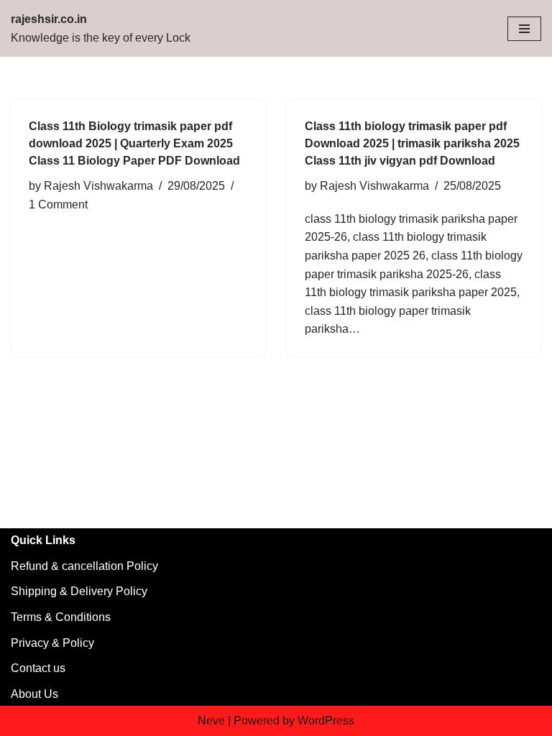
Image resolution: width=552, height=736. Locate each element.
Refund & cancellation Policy (84, 566)
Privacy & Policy (52, 643)
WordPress (326, 720)
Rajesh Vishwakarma (98, 186)
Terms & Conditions (61, 617)
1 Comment (58, 204)
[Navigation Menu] (524, 29)
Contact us (38, 668)
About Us (34, 694)
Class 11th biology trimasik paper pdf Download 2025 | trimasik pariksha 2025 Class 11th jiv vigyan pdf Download (412, 143)
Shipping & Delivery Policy (79, 591)
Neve (211, 720)
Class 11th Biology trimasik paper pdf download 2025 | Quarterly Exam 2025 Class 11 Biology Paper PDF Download (134, 143)
